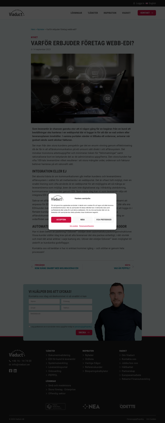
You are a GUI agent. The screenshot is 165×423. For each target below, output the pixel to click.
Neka (82, 220)
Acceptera (61, 220)
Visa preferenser (103, 220)
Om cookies (74, 226)
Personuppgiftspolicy (86, 226)
